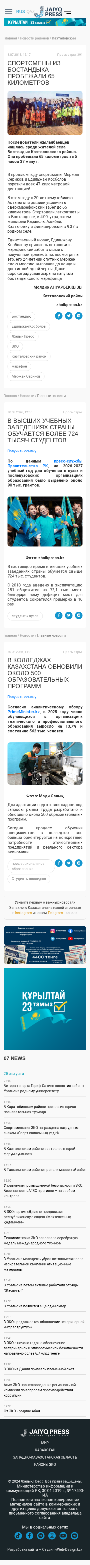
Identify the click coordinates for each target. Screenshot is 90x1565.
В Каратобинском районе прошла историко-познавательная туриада (40, 1107)
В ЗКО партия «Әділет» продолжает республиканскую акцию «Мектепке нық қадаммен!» (37, 1214)
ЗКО (15, 346)
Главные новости (51, 396)
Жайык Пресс (23, 336)
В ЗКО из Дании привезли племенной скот (39, 1367)
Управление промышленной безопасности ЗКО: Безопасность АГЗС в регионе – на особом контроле (43, 1188)
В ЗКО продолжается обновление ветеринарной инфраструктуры (44, 1322)
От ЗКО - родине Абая (22, 1409)
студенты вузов (25, 616)
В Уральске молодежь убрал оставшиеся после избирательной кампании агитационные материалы (44, 1261)
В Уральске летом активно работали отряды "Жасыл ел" (41, 1285)
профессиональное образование (28, 866)
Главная (10, 38)
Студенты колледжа (29, 879)
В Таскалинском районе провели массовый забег (45, 1167)
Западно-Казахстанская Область (45, 1457)
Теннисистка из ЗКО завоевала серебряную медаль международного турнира (41, 1238)
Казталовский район (29, 356)
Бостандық (21, 316)
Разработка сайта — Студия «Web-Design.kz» (45, 1550)
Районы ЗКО (45, 1465)
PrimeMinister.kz (24, 711)
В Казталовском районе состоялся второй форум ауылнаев (39, 1149)
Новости (27, 396)
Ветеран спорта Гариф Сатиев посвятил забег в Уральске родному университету (44, 1086)
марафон (19, 366)
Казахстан (45, 1450)
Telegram (55, 913)
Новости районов (34, 38)
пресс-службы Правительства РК (45, 463)
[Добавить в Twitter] (69, 316)
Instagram (23, 913)
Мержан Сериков (26, 376)
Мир (45, 1443)
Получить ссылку (22, 451)
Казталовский (64, 38)
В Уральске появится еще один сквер (35, 1304)
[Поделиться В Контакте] (79, 316)
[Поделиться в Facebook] (59, 316)
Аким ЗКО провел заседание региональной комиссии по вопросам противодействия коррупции (40, 1387)
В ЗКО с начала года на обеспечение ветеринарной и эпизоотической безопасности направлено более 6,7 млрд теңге (43, 1345)
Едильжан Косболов (29, 326)
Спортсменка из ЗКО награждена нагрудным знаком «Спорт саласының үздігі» (41, 1128)
